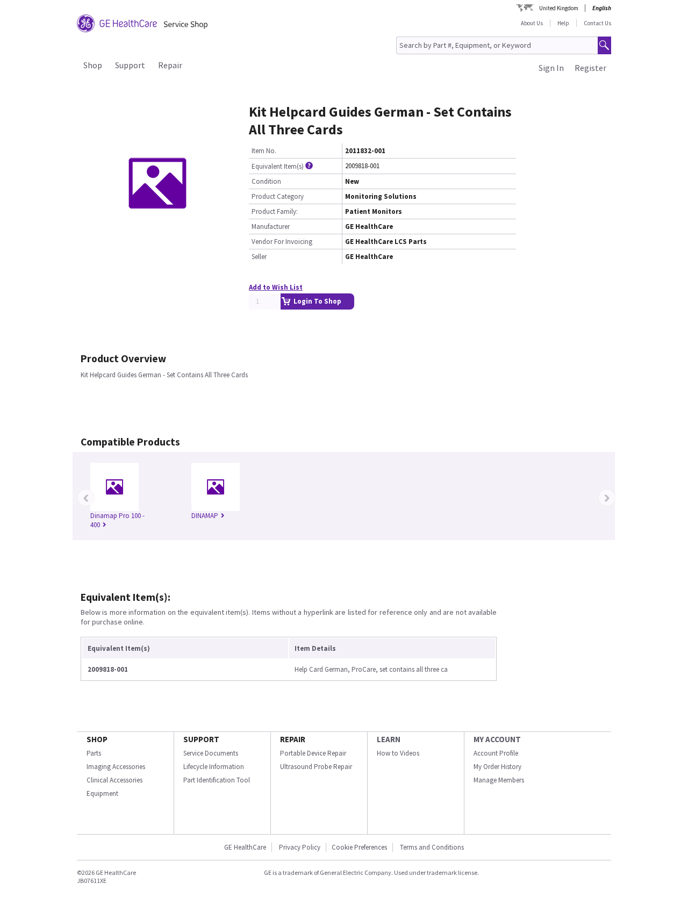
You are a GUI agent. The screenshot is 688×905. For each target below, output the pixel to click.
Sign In (551, 67)
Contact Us (597, 23)
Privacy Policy (298, 847)
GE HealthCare (245, 847)
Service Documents (210, 753)
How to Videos (398, 753)
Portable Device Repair (313, 753)
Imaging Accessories (116, 766)
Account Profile (496, 753)
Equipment (102, 793)
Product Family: (275, 211)
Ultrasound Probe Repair (316, 766)
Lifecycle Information (213, 766)
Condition (266, 181)
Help (563, 23)
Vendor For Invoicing (282, 241)
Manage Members (499, 780)
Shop (92, 65)
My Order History (497, 766)
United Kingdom (558, 8)
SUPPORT (201, 739)
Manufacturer (271, 226)
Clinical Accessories (114, 780)
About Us (532, 23)
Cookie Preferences (359, 847)
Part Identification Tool (216, 780)
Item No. (264, 150)
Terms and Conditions (432, 847)
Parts (94, 753)
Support (130, 65)
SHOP (97, 739)
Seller (259, 256)
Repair (170, 65)
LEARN (388, 739)
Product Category (278, 196)
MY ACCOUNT (497, 739)
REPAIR (292, 739)
